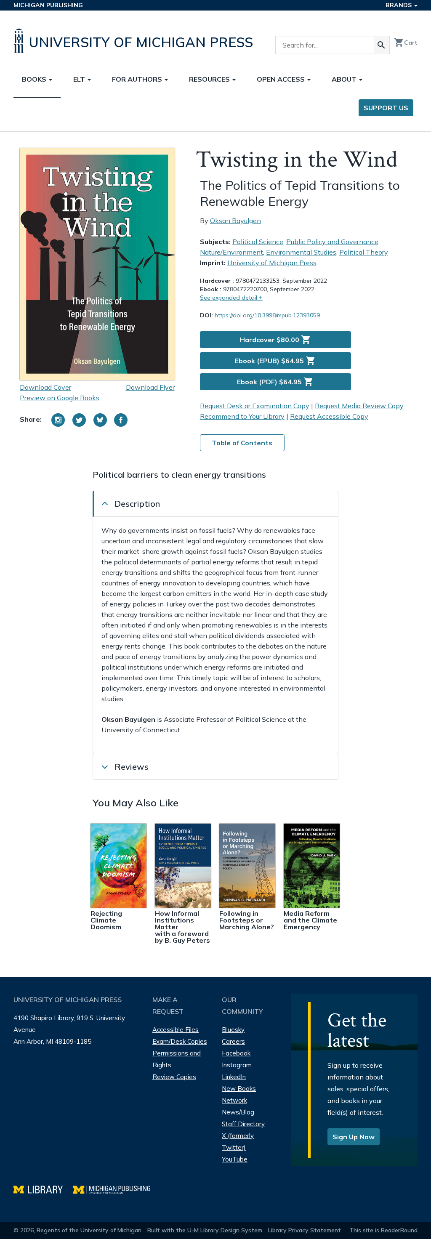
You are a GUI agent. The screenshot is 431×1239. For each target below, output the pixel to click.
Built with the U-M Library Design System (204, 1230)
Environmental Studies (301, 252)
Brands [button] (399, 5)
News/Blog (238, 1112)
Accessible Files (175, 1030)
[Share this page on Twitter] (79, 420)
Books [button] (35, 79)
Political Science (257, 241)
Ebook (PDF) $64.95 (275, 382)
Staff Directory (243, 1124)
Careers (233, 1041)
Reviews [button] (131, 766)
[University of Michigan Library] (43, 1188)
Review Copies (174, 1077)
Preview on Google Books (59, 398)
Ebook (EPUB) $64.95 (275, 361)
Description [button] (137, 503)
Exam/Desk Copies (179, 1041)
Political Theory (363, 252)
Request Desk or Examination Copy (254, 405)
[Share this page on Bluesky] (100, 420)
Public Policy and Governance (332, 241)
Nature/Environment (231, 252)
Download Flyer (150, 387)
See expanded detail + (231, 297)
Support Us (386, 108)
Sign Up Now (354, 1137)
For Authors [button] (138, 79)
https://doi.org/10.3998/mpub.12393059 (267, 315)
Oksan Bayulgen (235, 220)
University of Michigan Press (272, 262)
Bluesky (233, 1030)
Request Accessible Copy (329, 416)
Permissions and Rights (176, 1059)
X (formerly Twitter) (238, 1141)
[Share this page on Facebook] (121, 420)
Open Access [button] (281, 79)
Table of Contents (242, 443)
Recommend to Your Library (242, 416)
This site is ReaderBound (383, 1230)
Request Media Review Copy (359, 405)
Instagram (237, 1065)
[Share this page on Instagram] (58, 420)
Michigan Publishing (48, 5)
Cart (406, 42)
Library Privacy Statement (304, 1230)
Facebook (236, 1053)
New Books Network (239, 1094)
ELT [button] (80, 79)
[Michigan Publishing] (116, 1188)
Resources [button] (210, 79)
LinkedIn (234, 1077)
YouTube (234, 1159)
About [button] (345, 79)
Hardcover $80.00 (275, 340)
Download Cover (45, 387)
